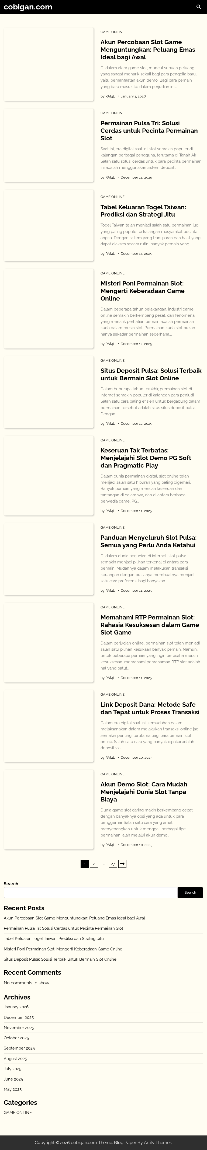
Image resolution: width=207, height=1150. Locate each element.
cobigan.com (28, 6)
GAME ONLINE (113, 32)
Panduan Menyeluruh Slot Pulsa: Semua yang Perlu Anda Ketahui (149, 541)
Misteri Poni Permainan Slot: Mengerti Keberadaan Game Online (143, 291)
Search (11, 883)
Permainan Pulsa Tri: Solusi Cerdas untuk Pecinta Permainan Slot (149, 130)
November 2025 (19, 1027)
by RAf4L (108, 96)
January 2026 (16, 1006)
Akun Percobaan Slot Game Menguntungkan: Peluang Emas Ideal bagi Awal (148, 49)
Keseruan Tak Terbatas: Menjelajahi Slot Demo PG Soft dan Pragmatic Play (146, 458)
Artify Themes (158, 1142)
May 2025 (13, 1089)
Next (122, 864)
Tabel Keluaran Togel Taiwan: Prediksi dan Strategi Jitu (143, 210)
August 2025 (15, 1058)
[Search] (198, 7)
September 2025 (19, 1048)
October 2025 (16, 1037)
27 (113, 863)
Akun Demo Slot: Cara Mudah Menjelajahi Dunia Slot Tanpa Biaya (144, 791)
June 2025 (13, 1079)
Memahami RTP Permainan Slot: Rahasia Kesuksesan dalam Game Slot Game (150, 625)
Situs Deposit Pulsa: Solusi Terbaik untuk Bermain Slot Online (151, 374)
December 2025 (19, 1017)
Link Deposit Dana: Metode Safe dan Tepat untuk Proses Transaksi (150, 708)
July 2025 (12, 1068)
